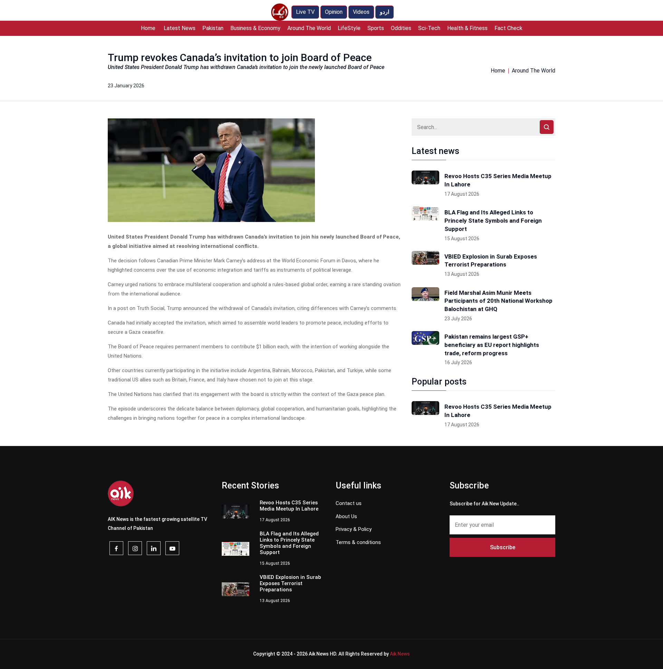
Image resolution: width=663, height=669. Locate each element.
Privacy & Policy (354, 529)
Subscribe (502, 547)
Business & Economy (255, 28)
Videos (361, 12)
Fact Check (508, 28)
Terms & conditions (358, 542)
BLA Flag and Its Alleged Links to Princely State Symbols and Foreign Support (493, 220)
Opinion (334, 12)
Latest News (179, 28)
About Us (346, 516)
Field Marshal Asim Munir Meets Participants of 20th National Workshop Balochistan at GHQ (498, 301)
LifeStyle (349, 28)
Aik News (400, 654)
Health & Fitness (467, 28)
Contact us (349, 503)
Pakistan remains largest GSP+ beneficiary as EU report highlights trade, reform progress (491, 345)
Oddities (401, 28)
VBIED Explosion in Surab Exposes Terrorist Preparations (490, 260)
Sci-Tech (429, 28)
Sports (375, 28)
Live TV (305, 12)
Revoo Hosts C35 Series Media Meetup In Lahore (497, 180)
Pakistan (212, 28)
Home (148, 28)
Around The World (309, 28)
